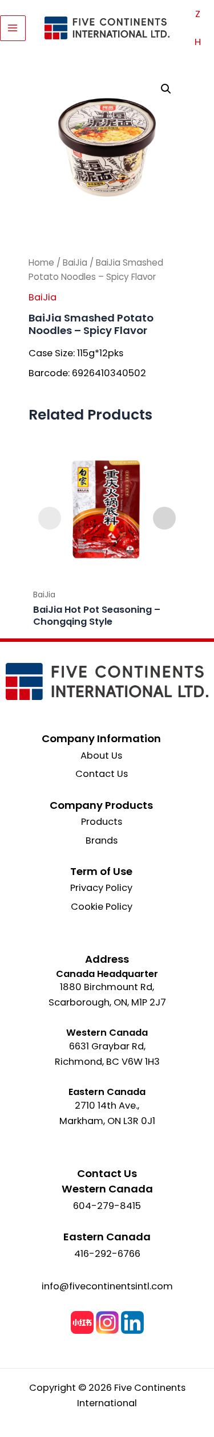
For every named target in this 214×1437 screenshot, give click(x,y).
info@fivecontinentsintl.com (107, 1286)
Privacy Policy (101, 887)
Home (41, 262)
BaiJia (75, 262)
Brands (102, 840)
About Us (101, 755)
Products (101, 821)
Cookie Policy (101, 906)
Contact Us (101, 773)
